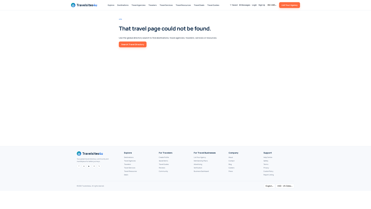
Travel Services (166, 5)
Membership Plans (201, 161)
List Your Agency (290, 5)
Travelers (152, 5)
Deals (126, 175)
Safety (265, 161)
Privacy (266, 168)
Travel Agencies (138, 5)
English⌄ (269, 186)
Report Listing (268, 175)
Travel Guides (213, 5)
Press (231, 171)
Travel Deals (199, 5)
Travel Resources (183, 5)
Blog (230, 164)
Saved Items (163, 161)
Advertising (198, 164)
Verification (198, 168)
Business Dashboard (201, 171)
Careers (231, 168)
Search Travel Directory (132, 44)
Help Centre (267, 157)
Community (163, 171)
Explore (111, 5)
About (231, 157)
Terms (265, 164)
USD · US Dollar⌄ (285, 186)
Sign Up (262, 5)
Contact (231, 161)
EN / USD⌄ (272, 5)
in (94, 166)
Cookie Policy (268, 171)
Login (254, 5)
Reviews (162, 168)
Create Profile (164, 157)
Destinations (123, 5)
